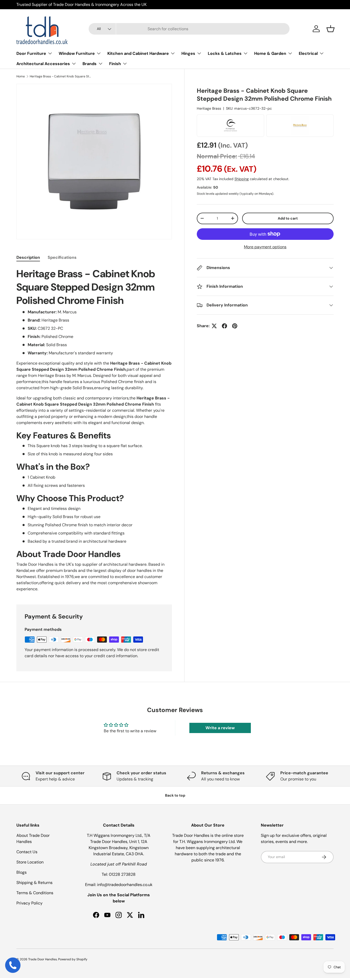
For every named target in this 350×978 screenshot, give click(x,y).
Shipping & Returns (34, 882)
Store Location (30, 862)
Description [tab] (28, 257)
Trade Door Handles (42, 959)
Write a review (220, 727)
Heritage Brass (209, 108)
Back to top (175, 795)
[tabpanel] (94, 429)
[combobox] (189, 29)
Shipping (241, 179)
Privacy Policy (29, 903)
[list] (94, 161)
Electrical (308, 53)
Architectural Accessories (43, 63)
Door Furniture (31, 53)
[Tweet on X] (214, 326)
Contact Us (26, 852)
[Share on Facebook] (224, 326)
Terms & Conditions (34, 892)
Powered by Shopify (72, 959)
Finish (115, 63)
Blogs (21, 872)
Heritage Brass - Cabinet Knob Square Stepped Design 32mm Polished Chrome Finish (60, 76)
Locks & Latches (225, 53)
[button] (330, 28)
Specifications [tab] (62, 257)
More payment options (265, 247)
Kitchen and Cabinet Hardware (138, 53)
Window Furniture (77, 53)
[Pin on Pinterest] (235, 326)
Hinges (188, 53)
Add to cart (288, 218)
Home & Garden (270, 53)
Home (20, 76)
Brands (90, 63)
